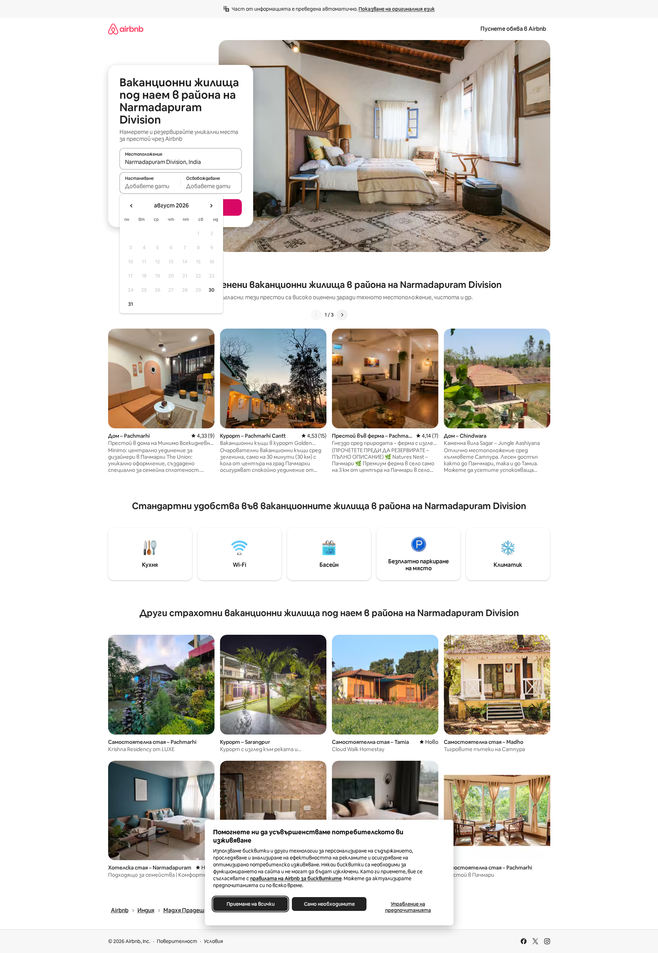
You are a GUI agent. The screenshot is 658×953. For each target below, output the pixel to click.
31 (130, 304)
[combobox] (180, 162)
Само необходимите (329, 904)
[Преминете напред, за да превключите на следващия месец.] (211, 206)
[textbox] (150, 186)
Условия (213, 941)
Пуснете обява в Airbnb (513, 28)
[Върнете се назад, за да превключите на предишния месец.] (132, 206)
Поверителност (177, 941)
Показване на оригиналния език (397, 9)
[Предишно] (316, 314)
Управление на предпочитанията (408, 907)
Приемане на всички (250, 904)
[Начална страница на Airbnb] (125, 29)
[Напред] (341, 314)
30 (211, 290)
